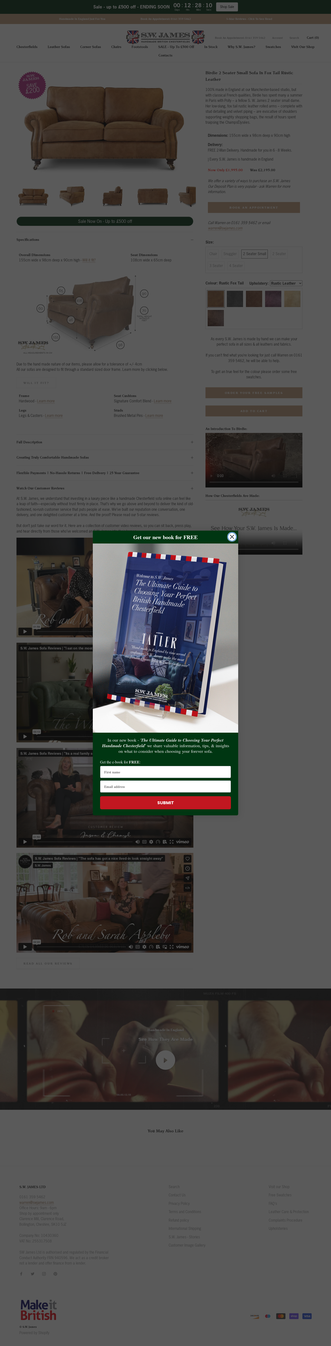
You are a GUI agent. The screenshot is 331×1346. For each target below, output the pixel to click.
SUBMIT (165, 803)
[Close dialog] (232, 537)
